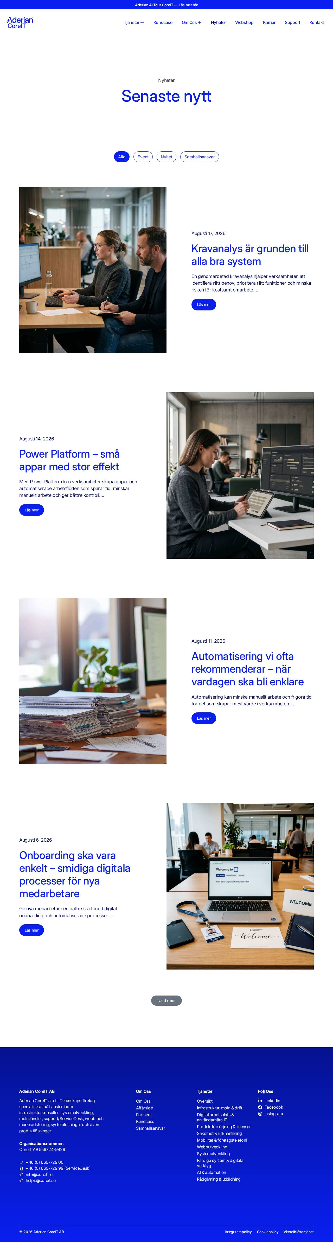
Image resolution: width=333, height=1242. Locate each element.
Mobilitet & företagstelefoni (222, 1140)
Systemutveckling (213, 1153)
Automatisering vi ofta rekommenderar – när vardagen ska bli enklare (248, 668)
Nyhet (166, 156)
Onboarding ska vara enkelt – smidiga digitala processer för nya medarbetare (75, 874)
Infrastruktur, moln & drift (219, 1107)
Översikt (204, 1101)
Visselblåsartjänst (299, 1232)
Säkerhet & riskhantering (219, 1133)
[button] (166, 1001)
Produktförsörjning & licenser (224, 1126)
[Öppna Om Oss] (199, 22)
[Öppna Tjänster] (142, 22)
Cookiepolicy (268, 1232)
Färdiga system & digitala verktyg (220, 1163)
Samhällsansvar (199, 156)
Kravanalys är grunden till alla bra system (250, 255)
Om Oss (143, 1101)
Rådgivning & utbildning (219, 1179)
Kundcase (145, 1121)
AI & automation (211, 1172)
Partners (143, 1114)
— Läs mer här (166, 5)
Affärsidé (144, 1107)
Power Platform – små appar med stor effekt (70, 460)
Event (143, 156)
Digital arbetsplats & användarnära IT (215, 1117)
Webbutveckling (212, 1146)
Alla (121, 156)
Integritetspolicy (238, 1232)
